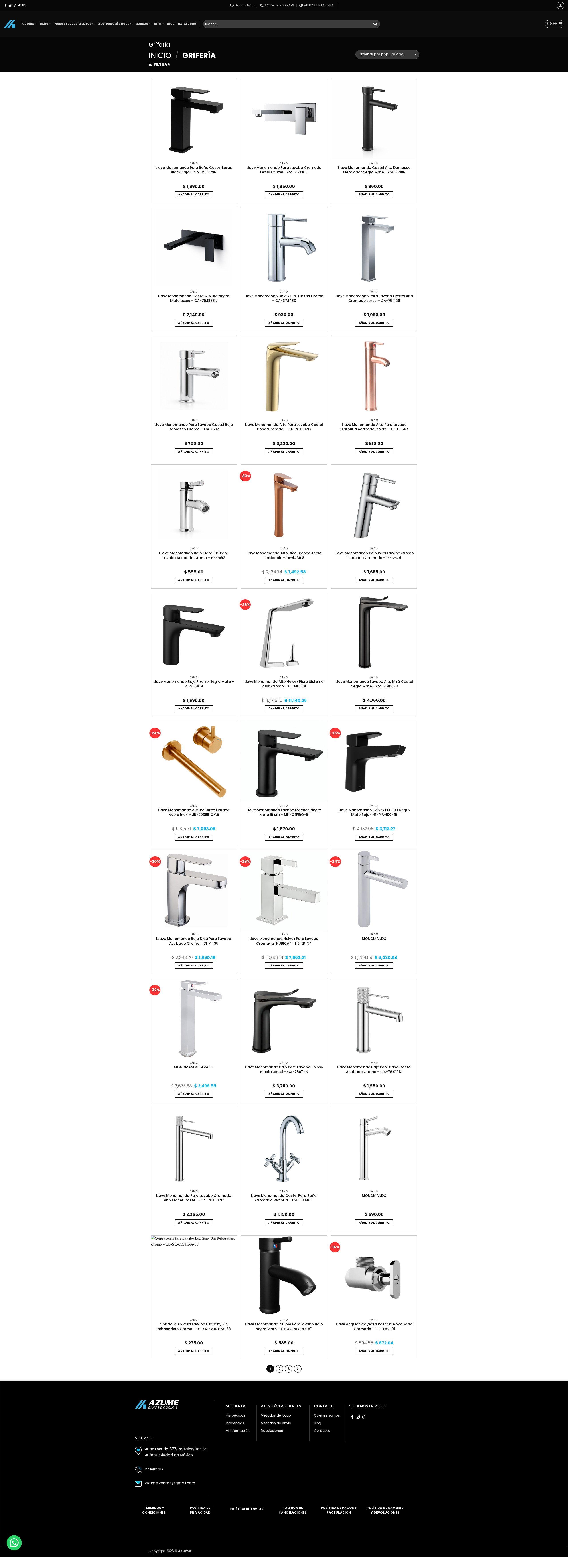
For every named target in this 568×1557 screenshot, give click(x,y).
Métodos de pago (276, 1415)
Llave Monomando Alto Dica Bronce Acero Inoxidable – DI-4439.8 (284, 555)
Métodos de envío (276, 1423)
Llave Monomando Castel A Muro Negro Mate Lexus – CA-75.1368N (193, 298)
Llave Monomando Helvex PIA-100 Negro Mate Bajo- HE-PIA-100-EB (374, 812)
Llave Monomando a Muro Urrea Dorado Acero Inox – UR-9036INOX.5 (194, 812)
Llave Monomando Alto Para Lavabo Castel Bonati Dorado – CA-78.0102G (284, 427)
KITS (157, 24)
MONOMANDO (374, 939)
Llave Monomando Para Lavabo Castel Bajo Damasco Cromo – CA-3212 (194, 427)
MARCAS (142, 24)
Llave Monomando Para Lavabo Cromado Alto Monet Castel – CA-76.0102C (193, 1198)
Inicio (160, 55)
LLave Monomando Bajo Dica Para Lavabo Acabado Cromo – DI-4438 (193, 941)
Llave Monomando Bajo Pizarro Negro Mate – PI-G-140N (194, 684)
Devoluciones (272, 1430)
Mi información (238, 1430)
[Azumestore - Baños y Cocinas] (9, 24)
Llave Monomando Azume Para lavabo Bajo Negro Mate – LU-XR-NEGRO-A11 (284, 1326)
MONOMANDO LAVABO (193, 1067)
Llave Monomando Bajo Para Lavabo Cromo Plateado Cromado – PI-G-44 (374, 555)
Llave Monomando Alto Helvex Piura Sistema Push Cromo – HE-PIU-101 (284, 684)
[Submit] (375, 24)
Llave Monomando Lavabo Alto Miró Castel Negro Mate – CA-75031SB (374, 684)
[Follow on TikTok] (14, 5)
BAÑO (44, 24)
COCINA (28, 24)
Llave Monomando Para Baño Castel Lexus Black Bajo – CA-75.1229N (194, 170)
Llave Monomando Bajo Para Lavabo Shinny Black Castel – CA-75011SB (284, 1069)
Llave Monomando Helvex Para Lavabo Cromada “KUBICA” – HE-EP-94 (283, 941)
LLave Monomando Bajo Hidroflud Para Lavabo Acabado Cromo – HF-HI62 (193, 555)
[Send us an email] (23, 5)
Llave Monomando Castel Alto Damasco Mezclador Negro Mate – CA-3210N (374, 170)
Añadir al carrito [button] (193, 194)
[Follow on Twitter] (19, 5)
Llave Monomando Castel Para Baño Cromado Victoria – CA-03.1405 (284, 1198)
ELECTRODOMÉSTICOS (113, 24)
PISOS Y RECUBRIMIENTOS (72, 24)
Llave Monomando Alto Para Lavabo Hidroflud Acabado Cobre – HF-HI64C (374, 427)
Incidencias (235, 1423)
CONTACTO (325, 1406)
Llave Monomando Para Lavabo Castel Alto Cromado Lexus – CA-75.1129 (374, 298)
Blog (317, 1423)
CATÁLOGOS (187, 24)
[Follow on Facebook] (5, 5)
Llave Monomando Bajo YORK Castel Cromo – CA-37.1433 (284, 298)
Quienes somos (327, 1415)
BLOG (171, 24)
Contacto (322, 1430)
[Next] (298, 1369)
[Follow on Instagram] (10, 5)
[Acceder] (560, 5)
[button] (554, 24)
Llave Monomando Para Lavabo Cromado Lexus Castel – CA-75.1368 (284, 170)
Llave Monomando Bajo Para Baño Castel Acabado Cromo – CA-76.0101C (374, 1069)
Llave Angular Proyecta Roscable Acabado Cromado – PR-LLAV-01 (374, 1326)
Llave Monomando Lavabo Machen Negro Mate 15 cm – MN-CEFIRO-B (284, 812)
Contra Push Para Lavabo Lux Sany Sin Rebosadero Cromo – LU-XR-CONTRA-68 (194, 1326)
